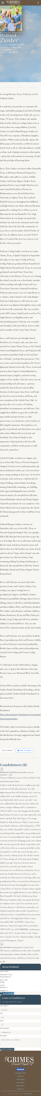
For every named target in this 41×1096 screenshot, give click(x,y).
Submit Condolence (7, 1049)
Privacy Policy (28, 1094)
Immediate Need (20, 1073)
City (1, 1013)
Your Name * (4, 1006)
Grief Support (20, 1079)
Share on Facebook (25, 750)
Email (4, 1028)
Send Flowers (8, 993)
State (1, 1021)
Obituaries (20, 1076)
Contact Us (20, 1089)
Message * (3, 1036)
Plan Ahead (20, 1082)
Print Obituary (8, 750)
